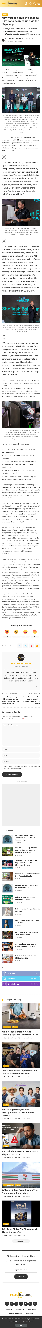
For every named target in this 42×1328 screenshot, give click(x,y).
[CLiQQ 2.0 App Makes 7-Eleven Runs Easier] (7, 899)
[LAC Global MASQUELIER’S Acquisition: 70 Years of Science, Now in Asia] (7, 851)
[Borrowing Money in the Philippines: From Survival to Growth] (21, 1094)
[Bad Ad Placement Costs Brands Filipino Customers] (21, 1136)
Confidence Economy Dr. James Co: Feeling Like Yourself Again (25, 837)
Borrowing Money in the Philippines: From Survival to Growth (18, 1112)
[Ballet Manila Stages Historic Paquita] (7, 911)
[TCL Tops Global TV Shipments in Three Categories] (21, 1214)
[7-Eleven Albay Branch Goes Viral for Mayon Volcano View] (21, 1175)
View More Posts (21, 666)
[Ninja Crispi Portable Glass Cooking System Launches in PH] (21, 1016)
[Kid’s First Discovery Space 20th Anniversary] (7, 935)
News (5, 14)
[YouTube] (30, 1304)
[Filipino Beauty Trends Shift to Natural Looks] (7, 888)
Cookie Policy (28, 1321)
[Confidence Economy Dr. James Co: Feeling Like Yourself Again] (7, 839)
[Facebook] (20, 645)
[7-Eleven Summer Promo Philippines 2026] (7, 958)
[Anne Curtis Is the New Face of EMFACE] (7, 923)
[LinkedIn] (26, 1304)
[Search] (34, 3)
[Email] (37, 645)
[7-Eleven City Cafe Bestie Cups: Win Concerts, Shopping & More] (7, 864)
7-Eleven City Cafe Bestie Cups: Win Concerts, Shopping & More (26, 862)
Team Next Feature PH (15, 38)
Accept (21, 1325)
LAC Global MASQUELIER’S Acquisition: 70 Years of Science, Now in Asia (26, 850)
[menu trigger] (38, 3)
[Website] (36, 686)
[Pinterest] (31, 645)
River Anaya (8, 1235)
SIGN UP (21, 1276)
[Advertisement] (21, 805)
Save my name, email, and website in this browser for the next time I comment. (22, 767)
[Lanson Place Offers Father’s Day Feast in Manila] (7, 876)
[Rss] (35, 1304)
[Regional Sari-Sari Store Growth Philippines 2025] (7, 946)
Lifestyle (7, 1027)
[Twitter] (25, 645)
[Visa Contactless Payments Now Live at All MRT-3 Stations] (21, 1055)
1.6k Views (18, 41)
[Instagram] (21, 984)
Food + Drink (9, 1185)
